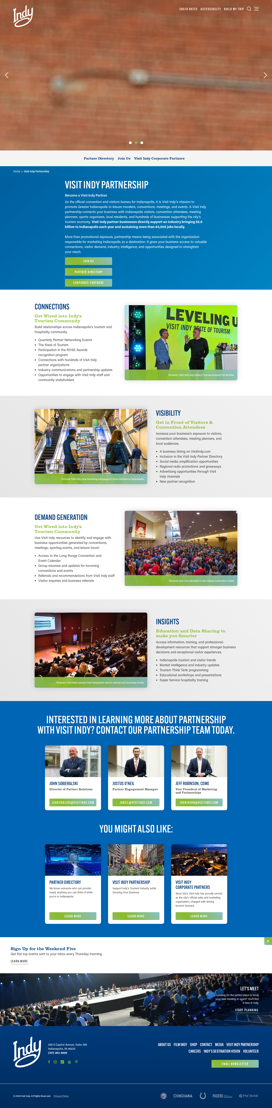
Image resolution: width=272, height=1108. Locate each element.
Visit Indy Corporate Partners (193, 884)
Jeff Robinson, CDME (192, 783)
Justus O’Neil (123, 783)
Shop (193, 1044)
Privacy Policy (61, 1095)
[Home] (23, 16)
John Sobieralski (63, 783)
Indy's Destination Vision (222, 1051)
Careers (195, 1051)
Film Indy (180, 1044)
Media (219, 1044)
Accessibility (211, 9)
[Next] (265, 75)
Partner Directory (65, 882)
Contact (206, 1044)
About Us (164, 1044)
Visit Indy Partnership (131, 882)
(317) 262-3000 (57, 1053)
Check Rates (188, 9)
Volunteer (251, 1051)
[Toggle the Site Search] (249, 9)
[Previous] (7, 75)
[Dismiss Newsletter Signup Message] (268, 941)
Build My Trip (234, 9)
